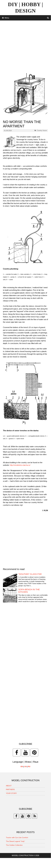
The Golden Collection (14, 845)
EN (22, 766)
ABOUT (9, 786)
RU (29, 766)
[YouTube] (25, 752)
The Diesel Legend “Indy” (15, 841)
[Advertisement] (25, 45)
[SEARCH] (48, 17)
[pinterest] (28, 816)
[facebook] (16, 816)
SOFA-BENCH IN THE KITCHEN (29, 590)
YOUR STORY (11, 793)
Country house (42, 130)
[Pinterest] (34, 752)
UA (25, 766)
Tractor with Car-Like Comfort (17, 837)
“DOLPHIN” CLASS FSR (30, 574)
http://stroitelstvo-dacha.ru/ (20, 465)
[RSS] (34, 816)
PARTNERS (10, 789)
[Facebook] (16, 752)
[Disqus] (25, 640)
